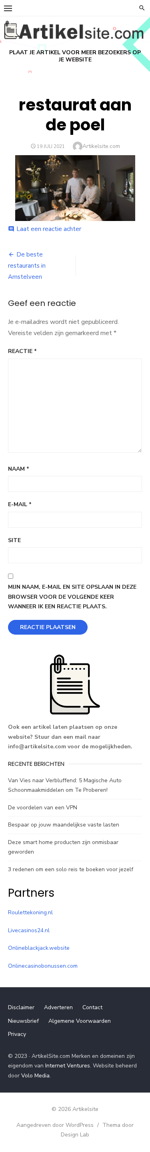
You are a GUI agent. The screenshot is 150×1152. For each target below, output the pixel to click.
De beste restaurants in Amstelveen (27, 266)
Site (14, 540)
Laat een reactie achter (48, 229)
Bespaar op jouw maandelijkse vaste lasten (63, 824)
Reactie (22, 351)
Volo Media (35, 1075)
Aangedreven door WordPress (55, 1125)
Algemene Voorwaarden (79, 1021)
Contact (92, 1007)
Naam (18, 469)
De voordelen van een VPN (42, 807)
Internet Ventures (67, 1065)
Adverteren (58, 1007)
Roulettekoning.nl (30, 912)
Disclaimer (21, 1007)
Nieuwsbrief (23, 1021)
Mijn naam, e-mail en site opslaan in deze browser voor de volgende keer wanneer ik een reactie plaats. (72, 596)
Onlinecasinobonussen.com (43, 966)
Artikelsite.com (101, 146)
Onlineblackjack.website (39, 948)
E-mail (20, 504)
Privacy (17, 1034)
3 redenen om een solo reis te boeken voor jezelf (70, 869)
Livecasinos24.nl (29, 930)
